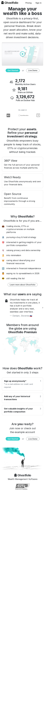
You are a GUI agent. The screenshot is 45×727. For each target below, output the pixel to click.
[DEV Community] (7, 115)
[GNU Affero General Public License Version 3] (22, 487)
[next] (42, 307)
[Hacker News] (37, 115)
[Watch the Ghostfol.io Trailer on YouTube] (22, 53)
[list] (22, 307)
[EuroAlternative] (22, 115)
